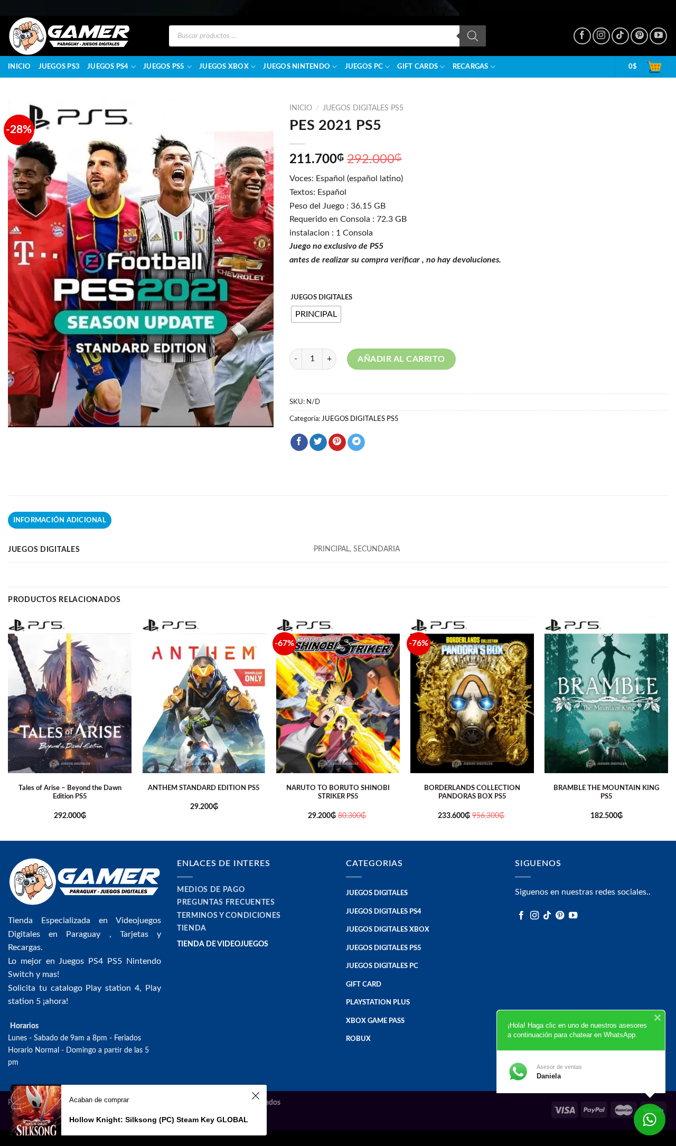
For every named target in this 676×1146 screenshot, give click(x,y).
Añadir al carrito (401, 359)
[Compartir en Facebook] (299, 443)
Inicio (19, 66)
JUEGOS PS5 (164, 66)
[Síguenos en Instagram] (601, 36)
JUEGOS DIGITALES (321, 297)
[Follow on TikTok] (620, 36)
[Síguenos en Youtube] (658, 36)
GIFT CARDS (417, 66)
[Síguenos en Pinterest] (639, 36)
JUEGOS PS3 (59, 66)
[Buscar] (472, 35)
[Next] (667, 727)
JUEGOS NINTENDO (296, 66)
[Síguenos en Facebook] (582, 36)
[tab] (59, 520)
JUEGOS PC (364, 66)
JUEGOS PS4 (108, 66)
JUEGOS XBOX (224, 66)
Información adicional (59, 520)
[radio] (316, 314)
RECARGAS (471, 66)
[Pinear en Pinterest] (337, 443)
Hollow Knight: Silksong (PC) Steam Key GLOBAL (158, 1119)
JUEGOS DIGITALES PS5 (363, 108)
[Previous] (8, 727)
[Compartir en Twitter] (318, 443)
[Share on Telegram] (356, 443)
